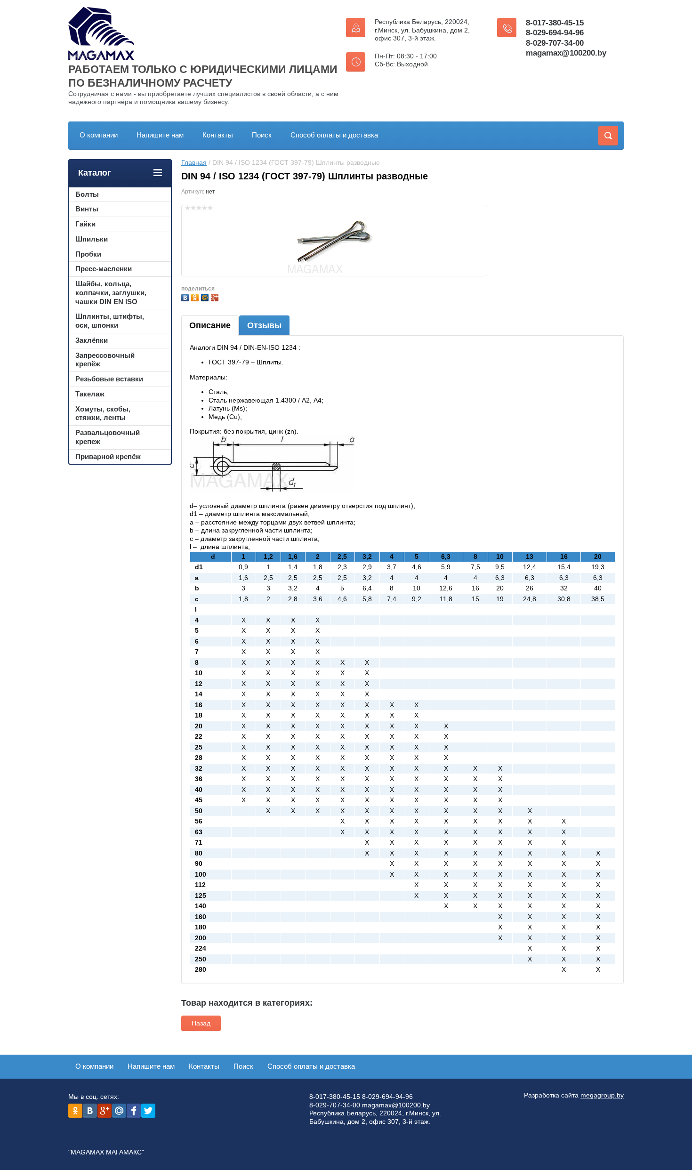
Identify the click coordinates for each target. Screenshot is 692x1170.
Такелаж (90, 394)
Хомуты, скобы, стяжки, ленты (102, 413)
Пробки (88, 254)
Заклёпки (91, 340)
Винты (86, 209)
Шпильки (91, 239)
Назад (201, 1023)
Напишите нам (160, 135)
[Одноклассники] (196, 296)
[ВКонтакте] (186, 296)
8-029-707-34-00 (555, 43)
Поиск (262, 135)
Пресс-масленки (103, 269)
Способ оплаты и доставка (334, 135)
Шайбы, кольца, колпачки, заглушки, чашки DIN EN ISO (110, 293)
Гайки (85, 224)
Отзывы (264, 325)
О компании (99, 135)
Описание (210, 325)
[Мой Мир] (206, 296)
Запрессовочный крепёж (105, 359)
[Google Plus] (216, 296)
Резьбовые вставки (109, 379)
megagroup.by (602, 1095)
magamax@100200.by (566, 52)
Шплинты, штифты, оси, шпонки (109, 320)
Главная (194, 162)
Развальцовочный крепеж (107, 436)
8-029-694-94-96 (555, 32)
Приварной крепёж (108, 456)
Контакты (217, 135)
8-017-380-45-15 (555, 22)
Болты (87, 194)
